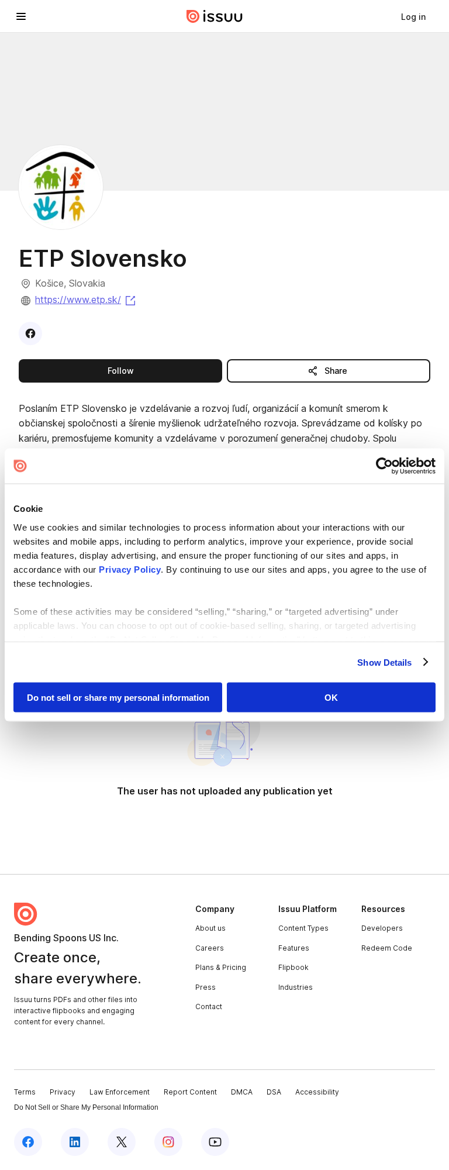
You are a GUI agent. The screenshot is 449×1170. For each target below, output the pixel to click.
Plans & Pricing (220, 967)
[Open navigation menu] (21, 16)
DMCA (242, 1092)
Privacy (62, 1092)
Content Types (303, 928)
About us (210, 928)
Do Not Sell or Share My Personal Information (86, 1107)
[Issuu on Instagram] (168, 1142)
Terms (25, 1092)
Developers (382, 928)
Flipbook (293, 967)
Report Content (190, 1092)
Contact (208, 1006)
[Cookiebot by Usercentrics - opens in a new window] (384, 466)
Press (205, 987)
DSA (274, 1092)
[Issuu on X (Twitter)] (122, 1142)
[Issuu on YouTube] (215, 1142)
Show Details (384, 662)
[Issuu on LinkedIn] (75, 1142)
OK (331, 698)
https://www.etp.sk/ (86, 299)
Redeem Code (386, 948)
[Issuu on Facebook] (28, 1142)
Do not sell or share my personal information (118, 698)
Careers (209, 948)
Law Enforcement (119, 1092)
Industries (295, 987)
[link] (413, 16)
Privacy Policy (130, 569)
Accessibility (317, 1092)
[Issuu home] (214, 16)
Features (293, 948)
